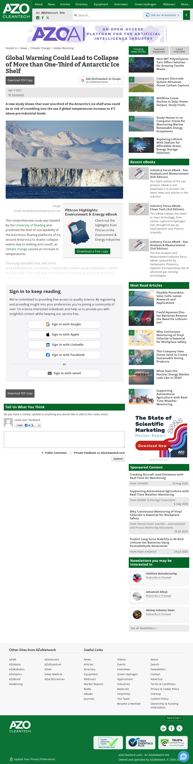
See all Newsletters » (144, 628)
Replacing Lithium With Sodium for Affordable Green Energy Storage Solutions (169, 146)
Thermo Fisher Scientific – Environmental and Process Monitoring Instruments (157, 525)
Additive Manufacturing (161, 573)
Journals (89, 699)
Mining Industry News (160, 610)
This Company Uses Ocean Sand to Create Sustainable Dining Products (171, 356)
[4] (141, 123)
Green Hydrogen (127, 674)
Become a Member (129, 703)
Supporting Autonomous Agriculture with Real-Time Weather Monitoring (172, 397)
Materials (123, 689)
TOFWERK (142, 483)
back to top (173, 717)
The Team (123, 699)
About (154, 659)
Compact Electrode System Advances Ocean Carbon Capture (172, 82)
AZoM (12, 659)
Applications (125, 679)
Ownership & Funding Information (164, 705)
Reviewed (18, 95)
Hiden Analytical (146, 551)
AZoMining (16, 684)
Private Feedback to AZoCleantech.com (99, 453)
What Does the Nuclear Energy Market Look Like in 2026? (172, 374)
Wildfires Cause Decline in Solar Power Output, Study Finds (172, 101)
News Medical (53, 674)
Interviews (123, 669)
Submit (118, 458)
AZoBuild (14, 679)
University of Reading (30, 225)
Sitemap (156, 694)
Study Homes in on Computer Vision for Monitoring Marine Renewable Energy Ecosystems (170, 124)
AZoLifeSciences (54, 679)
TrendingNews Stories (138, 50)
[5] (141, 144)
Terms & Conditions (163, 684)
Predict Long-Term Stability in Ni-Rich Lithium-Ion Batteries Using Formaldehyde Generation (157, 542)
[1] (141, 64)
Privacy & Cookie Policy (165, 689)
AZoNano (15, 664)
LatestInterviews (179, 50)
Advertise (156, 679)
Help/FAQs (123, 694)
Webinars (90, 679)
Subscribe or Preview (158, 577)
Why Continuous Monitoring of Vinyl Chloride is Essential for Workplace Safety (171, 337)
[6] (141, 396)
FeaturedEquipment (159, 50)
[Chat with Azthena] (183, 756)
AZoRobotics (17, 669)
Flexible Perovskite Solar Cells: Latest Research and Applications (170, 298)
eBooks (88, 694)
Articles (88, 664)
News (23, 48)
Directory (89, 669)
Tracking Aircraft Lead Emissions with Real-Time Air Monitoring (156, 476)
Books (87, 689)
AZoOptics (15, 674)
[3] (141, 103)
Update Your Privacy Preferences (34, 759)
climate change (16, 249)
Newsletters (158, 669)
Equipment (91, 674)
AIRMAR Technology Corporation (156, 500)
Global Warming (63, 48)
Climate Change (40, 48)
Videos (121, 659)
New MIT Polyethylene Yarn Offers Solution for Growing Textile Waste (172, 64)
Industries (123, 684)
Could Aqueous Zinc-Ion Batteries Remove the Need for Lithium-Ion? (172, 317)
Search (155, 664)
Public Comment (56, 453)
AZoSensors (51, 659)
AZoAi (48, 669)
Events (121, 664)
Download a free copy (92, 251)
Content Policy (159, 699)
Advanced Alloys (157, 592)
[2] (141, 84)
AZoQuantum (52, 664)
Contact (155, 674)
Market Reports (93, 684)
